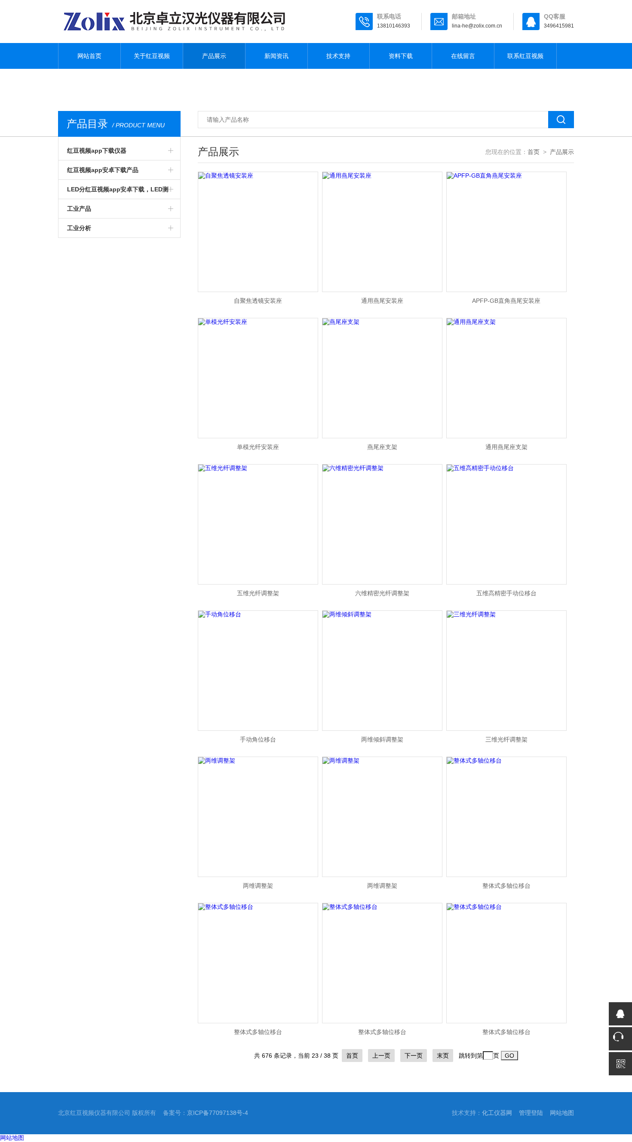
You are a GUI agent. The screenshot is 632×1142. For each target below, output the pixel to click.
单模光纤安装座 (258, 446)
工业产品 (79, 208)
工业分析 (79, 228)
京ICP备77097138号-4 (217, 1112)
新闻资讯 (276, 55)
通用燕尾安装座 (382, 300)
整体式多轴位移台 (506, 885)
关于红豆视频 (152, 55)
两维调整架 (258, 885)
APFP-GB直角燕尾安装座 (506, 300)
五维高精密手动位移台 (506, 593)
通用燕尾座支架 (506, 446)
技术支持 (338, 55)
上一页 (381, 1055)
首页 (534, 151)
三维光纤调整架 (506, 739)
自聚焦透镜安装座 (258, 300)
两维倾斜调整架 (382, 739)
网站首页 (89, 55)
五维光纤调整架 (258, 593)
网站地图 (562, 1112)
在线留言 (463, 55)
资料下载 (401, 55)
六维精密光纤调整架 (382, 593)
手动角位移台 (258, 739)
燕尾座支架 (382, 446)
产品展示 (214, 55)
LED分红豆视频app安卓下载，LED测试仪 (118, 192)
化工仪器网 (497, 1112)
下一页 (414, 1055)
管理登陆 (531, 1112)
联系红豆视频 (525, 55)
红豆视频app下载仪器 (96, 150)
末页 (443, 1055)
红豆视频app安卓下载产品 (102, 169)
